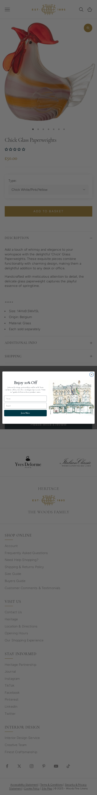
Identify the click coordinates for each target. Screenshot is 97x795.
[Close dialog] (91, 374)
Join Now (25, 413)
